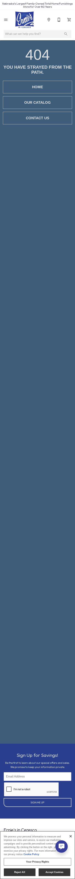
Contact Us (37, 118)
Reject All (19, 872)
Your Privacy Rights (37, 861)
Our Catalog (37, 102)
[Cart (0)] (69, 19)
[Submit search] (66, 34)
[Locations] (48, 19)
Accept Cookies (54, 872)
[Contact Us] (59, 19)
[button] (5, 19)
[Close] (71, 836)
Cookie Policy (31, 854)
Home (37, 87)
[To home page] (24, 19)
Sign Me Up (37, 802)
